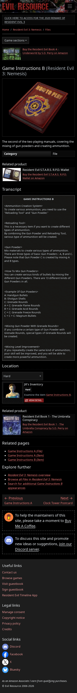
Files (48, 29)
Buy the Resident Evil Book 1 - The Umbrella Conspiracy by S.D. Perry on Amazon (45, 428)
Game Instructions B (58, 394)
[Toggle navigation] (70, 6)
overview (29, 475)
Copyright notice (13, 618)
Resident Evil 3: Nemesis (27, 29)
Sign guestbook (12, 589)
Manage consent (13, 612)
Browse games (12, 578)
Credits (7, 629)
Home (5, 29)
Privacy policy (11, 623)
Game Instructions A (25, 451)
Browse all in (35, 479)
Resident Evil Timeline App (19, 595)
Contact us (9, 572)
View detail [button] (35, 400)
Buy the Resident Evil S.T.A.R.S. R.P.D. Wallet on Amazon (45, 176)
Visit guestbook (12, 584)
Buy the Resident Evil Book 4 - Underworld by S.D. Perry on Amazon (45, 51)
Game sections (14, 40)
